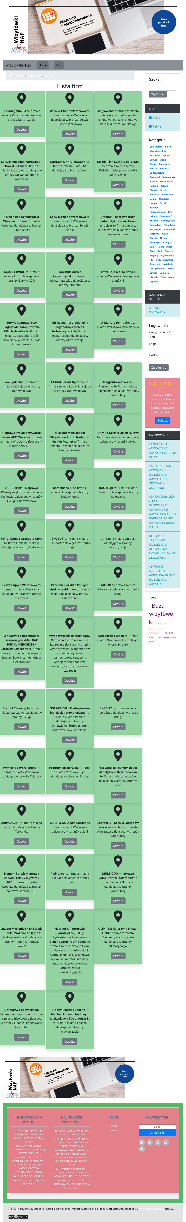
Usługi (153, 199)
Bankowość (166, 216)
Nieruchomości (157, 212)
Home (43, 65)
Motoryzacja (166, 181)
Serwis (153, 159)
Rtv (151, 259)
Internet (154, 207)
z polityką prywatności (151, 1209)
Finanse (169, 251)
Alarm (165, 233)
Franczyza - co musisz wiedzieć (30, 1182)
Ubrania (154, 277)
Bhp (170, 212)
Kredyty (167, 242)
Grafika (153, 238)
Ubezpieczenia (157, 268)
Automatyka (168, 177)
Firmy (20, 75)
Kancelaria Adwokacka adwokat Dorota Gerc (162, 450)
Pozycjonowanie (164, 259)
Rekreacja (167, 194)
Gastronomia (167, 277)
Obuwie (154, 190)
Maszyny (154, 233)
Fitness (153, 181)
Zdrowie (154, 220)
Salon (168, 146)
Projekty (154, 255)
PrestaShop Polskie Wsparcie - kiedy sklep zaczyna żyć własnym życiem (29, 1136)
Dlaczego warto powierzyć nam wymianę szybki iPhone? (29, 1150)
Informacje (169, 229)
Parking (154, 185)
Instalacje (168, 264)
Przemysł (155, 177)
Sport (166, 155)
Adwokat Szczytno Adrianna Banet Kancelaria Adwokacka (162, 575)
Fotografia (164, 164)
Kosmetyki (155, 229)
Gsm (161, 246)
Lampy (153, 203)
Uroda (163, 238)
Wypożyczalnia (158, 151)
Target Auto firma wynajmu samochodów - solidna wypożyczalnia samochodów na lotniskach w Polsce (28, 1164)
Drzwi (163, 203)
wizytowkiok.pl (18, 65)
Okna (171, 268)
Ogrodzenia (167, 255)
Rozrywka (155, 155)
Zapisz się (157, 1132)
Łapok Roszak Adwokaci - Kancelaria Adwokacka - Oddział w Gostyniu (160, 476)
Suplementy (156, 146)
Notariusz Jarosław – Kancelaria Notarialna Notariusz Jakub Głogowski (162, 546)
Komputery (155, 225)
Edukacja (164, 272)
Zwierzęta (155, 242)
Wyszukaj (157, 94)
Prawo (153, 164)
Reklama (164, 168)
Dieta (169, 246)
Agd (159, 251)
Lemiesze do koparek (29, 1176)
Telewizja (154, 194)
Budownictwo (157, 172)
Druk (152, 251)
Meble (163, 159)
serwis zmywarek (157, 310)
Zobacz (162, 420)
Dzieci (153, 246)
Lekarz (153, 216)
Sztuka (153, 272)
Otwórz (22, 129)
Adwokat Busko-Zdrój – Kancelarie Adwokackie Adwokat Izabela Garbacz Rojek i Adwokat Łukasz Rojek (162, 512)
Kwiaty (153, 168)
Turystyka (169, 225)
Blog (59, 65)
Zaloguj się (158, 367)
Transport (155, 264)
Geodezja (164, 199)
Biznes (163, 190)
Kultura (164, 185)
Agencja (154, 281)
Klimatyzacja (168, 220)
